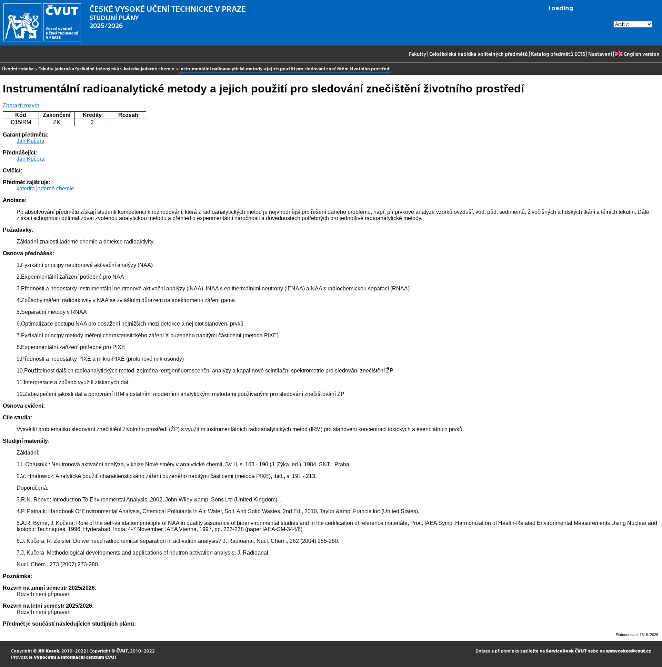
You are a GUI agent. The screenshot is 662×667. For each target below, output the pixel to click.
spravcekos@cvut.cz (628, 650)
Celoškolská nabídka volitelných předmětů (478, 54)
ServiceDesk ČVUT (566, 650)
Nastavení (600, 54)
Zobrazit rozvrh (21, 105)
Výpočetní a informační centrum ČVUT (75, 656)
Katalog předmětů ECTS (558, 54)
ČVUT (122, 650)
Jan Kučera (30, 141)
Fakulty (417, 54)
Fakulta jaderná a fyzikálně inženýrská (78, 68)
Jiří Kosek (48, 650)
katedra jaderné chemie (149, 68)
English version (641, 54)
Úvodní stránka (17, 68)
